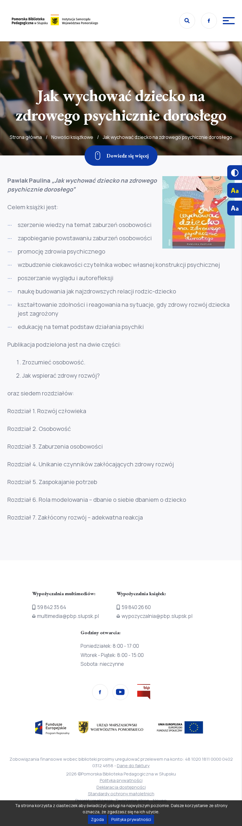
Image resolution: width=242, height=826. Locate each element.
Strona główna (26, 137)
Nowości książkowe (72, 137)
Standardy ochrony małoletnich (121, 794)
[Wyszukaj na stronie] (187, 21)
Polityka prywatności (121, 780)
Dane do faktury (133, 765)
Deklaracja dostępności (121, 787)
